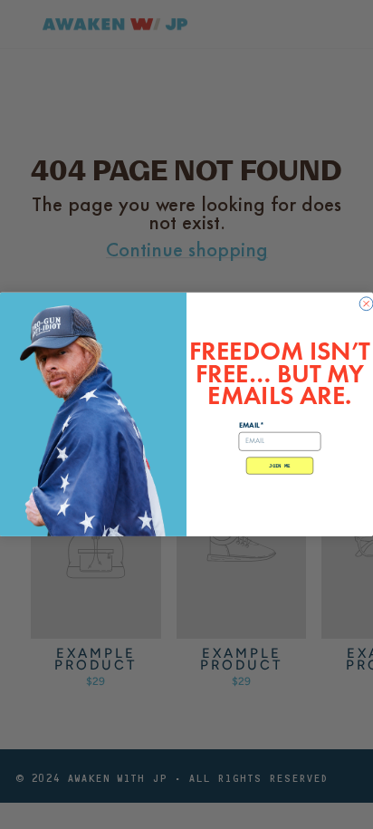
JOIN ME (279, 466)
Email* (251, 425)
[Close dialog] (366, 304)
